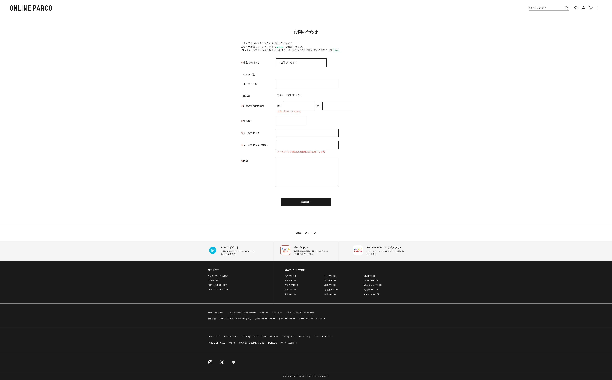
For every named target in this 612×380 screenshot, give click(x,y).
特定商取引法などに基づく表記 (300, 312)
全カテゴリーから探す (218, 276)
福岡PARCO (330, 294)
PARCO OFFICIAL (216, 343)
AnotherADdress (289, 343)
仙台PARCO (330, 276)
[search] (566, 8)
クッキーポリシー (287, 318)
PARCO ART (214, 337)
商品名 (246, 96)
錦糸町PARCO (371, 280)
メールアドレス (251, 133)
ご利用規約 (277, 312)
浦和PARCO (370, 276)
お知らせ (264, 312)
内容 (245, 161)
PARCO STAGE (230, 337)
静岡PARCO (290, 290)
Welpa (232, 343)
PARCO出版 (305, 337)
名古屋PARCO (331, 290)
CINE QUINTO (288, 337)
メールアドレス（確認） (256, 145)
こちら (279, 46)
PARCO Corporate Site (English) (235, 318)
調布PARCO (330, 285)
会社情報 (212, 318)
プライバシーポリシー (265, 318)
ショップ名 (249, 74)
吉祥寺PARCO (291, 285)
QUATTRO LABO (270, 337)
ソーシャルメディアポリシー (312, 318)
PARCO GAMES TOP (218, 290)
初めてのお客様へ (216, 312)
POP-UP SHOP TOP (217, 285)
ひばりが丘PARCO (373, 285)
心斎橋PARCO (371, 290)
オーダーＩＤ (250, 84)
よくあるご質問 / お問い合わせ (242, 312)
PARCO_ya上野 (371, 294)
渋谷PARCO (330, 280)
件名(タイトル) (251, 62)
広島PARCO (290, 294)
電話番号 (248, 121)
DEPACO (272, 343)
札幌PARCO (290, 276)
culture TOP (213, 280)
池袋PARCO (290, 280)
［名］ (318, 106)
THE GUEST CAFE (323, 337)
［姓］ (279, 106)
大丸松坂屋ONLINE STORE (251, 343)
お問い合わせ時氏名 (253, 105)
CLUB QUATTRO (250, 337)
